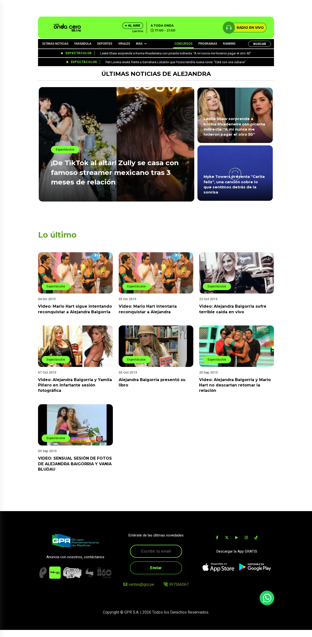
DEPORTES (104, 43)
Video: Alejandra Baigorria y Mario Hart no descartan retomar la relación (235, 385)
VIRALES (124, 43)
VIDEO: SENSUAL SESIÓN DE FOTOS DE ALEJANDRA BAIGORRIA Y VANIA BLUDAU (75, 464)
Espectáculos (65, 149)
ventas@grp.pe (141, 584)
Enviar (156, 568)
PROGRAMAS (207, 43)
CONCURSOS (184, 43)
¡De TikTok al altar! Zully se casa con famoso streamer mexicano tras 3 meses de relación (115, 172)
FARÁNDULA (82, 43)
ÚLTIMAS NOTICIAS (55, 43)
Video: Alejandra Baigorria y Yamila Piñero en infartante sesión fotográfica (75, 385)
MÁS (139, 43)
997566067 (179, 584)
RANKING (229, 43)
